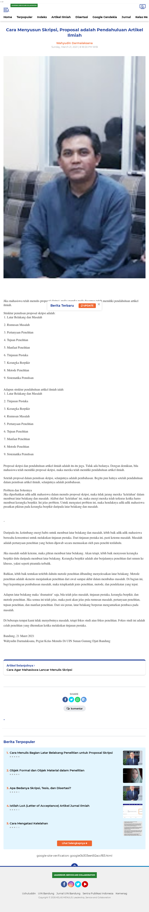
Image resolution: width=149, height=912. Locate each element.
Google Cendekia (105, 17)
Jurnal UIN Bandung (68, 893)
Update (88, 305)
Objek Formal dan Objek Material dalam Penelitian (47, 770)
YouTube (87, 889)
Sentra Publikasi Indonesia (98, 893)
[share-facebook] (65, 699)
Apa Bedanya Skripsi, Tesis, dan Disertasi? (40, 788)
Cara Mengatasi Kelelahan (29, 823)
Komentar (76, 708)
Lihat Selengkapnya (74, 843)
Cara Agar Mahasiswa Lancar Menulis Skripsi (39, 670)
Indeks (42, 17)
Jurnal (126, 17)
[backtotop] (74, 866)
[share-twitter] (71, 699)
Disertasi (81, 17)
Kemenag (121, 893)
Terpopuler (24, 17)
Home (7, 17)
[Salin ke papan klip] (84, 699)
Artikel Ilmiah (61, 17)
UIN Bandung (46, 893)
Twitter (80, 889)
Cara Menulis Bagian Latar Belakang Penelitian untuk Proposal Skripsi (61, 752)
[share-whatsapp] (77, 699)
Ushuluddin (29, 893)
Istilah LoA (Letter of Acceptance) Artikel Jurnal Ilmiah (49, 806)
